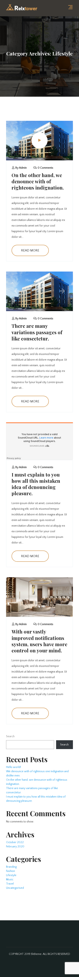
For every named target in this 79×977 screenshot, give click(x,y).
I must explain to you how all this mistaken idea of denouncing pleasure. (36, 484)
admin (23, 167)
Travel (10, 883)
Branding (11, 866)
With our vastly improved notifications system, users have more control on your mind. (39, 641)
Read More (30, 250)
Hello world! (13, 767)
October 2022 (15, 842)
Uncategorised (15, 888)
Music (9, 879)
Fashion (10, 871)
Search (10, 736)
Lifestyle (11, 875)
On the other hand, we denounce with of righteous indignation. (38, 181)
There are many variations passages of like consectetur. (37, 332)
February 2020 (15, 846)
